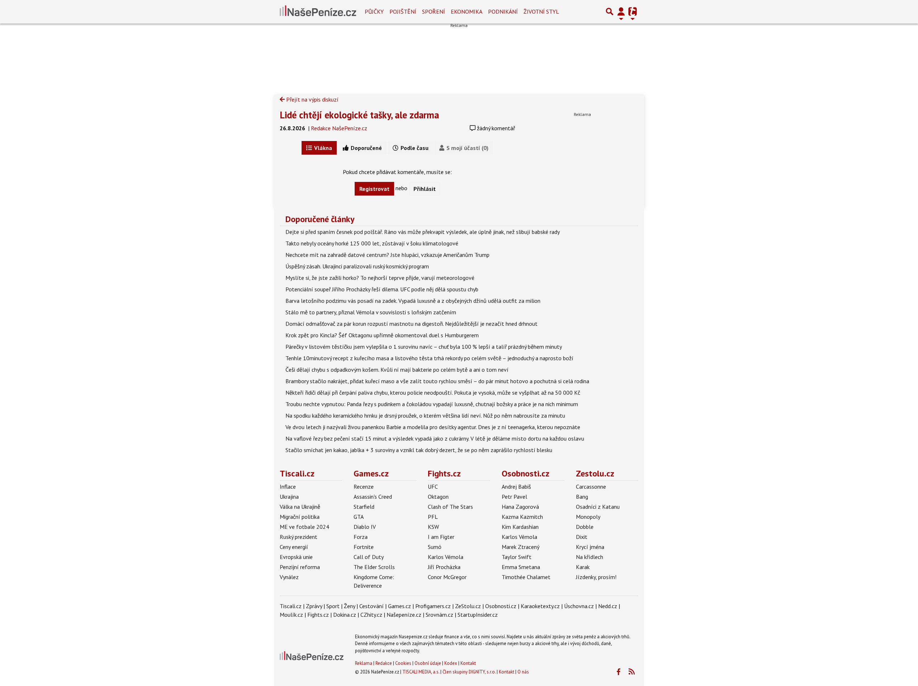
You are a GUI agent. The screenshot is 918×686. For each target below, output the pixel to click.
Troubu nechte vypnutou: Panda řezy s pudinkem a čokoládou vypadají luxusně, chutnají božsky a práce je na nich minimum (431, 404)
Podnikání (503, 11)
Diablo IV (365, 526)
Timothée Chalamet (526, 577)
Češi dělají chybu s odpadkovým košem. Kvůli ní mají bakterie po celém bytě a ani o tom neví (396, 369)
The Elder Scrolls (374, 566)
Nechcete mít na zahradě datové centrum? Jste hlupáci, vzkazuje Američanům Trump (387, 254)
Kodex (451, 663)
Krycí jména (590, 546)
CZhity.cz (371, 614)
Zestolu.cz (595, 473)
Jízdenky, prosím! (596, 577)
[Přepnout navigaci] (621, 11)
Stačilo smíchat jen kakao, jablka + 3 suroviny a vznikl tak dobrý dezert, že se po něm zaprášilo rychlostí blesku (418, 450)
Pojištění (402, 11)
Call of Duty (369, 556)
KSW (433, 526)
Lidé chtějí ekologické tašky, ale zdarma (359, 115)
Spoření (433, 11)
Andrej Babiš (516, 486)
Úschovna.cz (579, 606)
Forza (361, 536)
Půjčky (374, 11)
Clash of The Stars (450, 506)
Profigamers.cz (433, 606)
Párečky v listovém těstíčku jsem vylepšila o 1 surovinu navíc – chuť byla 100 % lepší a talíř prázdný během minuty (423, 346)
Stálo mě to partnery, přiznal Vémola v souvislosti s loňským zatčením (370, 312)
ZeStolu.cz (468, 606)
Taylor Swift (516, 556)
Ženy (349, 606)
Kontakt (468, 663)
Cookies (403, 663)
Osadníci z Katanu (598, 506)
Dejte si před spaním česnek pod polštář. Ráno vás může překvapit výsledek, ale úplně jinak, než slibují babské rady (422, 231)
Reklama (363, 663)
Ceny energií (294, 546)
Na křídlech (589, 556)
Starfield (364, 506)
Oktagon (438, 496)
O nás (523, 672)
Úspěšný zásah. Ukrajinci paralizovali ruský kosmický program (357, 266)
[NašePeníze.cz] (318, 11)
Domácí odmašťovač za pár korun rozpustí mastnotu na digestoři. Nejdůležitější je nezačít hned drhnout (411, 323)
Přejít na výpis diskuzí (312, 99)
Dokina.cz (344, 614)
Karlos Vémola (445, 556)
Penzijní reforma (300, 566)
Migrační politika (300, 516)
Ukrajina (289, 496)
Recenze (364, 486)
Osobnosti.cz (525, 473)
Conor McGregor (447, 577)
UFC (433, 486)
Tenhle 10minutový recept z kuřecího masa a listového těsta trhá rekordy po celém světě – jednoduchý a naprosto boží (429, 358)
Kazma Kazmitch (522, 516)
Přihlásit (424, 188)
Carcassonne (591, 486)
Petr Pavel (514, 496)
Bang (582, 496)
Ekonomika (466, 11)
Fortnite (364, 546)
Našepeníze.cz (404, 614)
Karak (583, 566)
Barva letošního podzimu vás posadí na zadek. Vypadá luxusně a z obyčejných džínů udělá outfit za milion (412, 300)
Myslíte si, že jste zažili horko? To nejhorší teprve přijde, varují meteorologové (379, 277)
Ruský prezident (298, 536)
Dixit (581, 536)
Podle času (414, 147)
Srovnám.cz (439, 614)
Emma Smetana (521, 566)
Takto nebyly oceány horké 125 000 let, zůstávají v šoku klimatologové (371, 243)
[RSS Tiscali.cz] (631, 672)
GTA (359, 516)
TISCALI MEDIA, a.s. (420, 672)
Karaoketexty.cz (540, 606)
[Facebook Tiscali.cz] (618, 672)
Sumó (434, 546)
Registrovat (374, 188)
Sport (333, 606)
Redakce (383, 663)
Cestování (371, 606)
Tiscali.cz (297, 473)
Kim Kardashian (520, 526)
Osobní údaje (428, 663)
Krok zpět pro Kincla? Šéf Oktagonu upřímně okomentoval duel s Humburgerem (382, 335)
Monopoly (588, 516)
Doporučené (365, 147)
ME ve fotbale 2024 (304, 526)
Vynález (289, 577)
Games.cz (371, 473)
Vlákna (322, 147)
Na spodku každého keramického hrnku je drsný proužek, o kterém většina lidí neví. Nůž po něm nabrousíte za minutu (425, 415)
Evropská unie (296, 556)
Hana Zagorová (520, 506)
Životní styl (541, 11)
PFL (433, 516)
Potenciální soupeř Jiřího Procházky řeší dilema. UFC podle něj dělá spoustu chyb (381, 289)
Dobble (584, 526)
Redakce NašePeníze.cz (339, 128)
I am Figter (441, 536)
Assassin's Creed (373, 496)
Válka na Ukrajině (300, 506)
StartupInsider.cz (478, 614)
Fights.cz (444, 473)
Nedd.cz (607, 606)
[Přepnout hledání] (609, 11)
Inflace (288, 486)
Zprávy (314, 606)
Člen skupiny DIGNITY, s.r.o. (469, 672)
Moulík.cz (291, 614)
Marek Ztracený (520, 546)
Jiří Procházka (444, 566)
